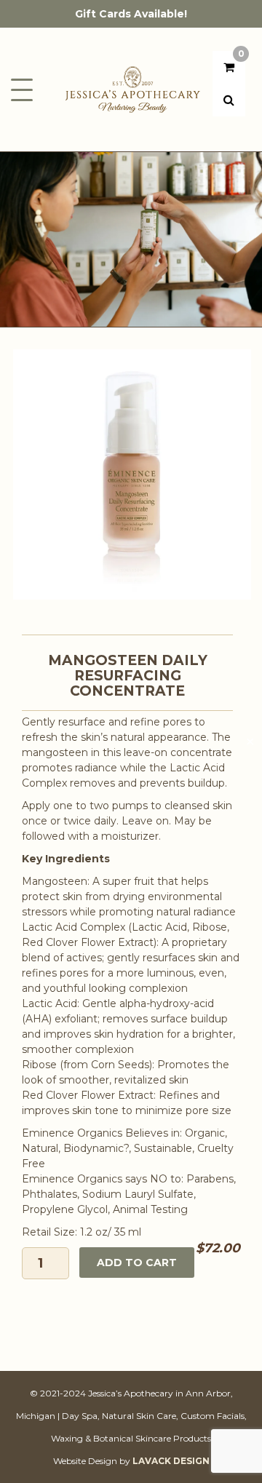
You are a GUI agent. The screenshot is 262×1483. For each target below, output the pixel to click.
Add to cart (137, 1262)
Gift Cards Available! (131, 13)
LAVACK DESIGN (171, 1460)
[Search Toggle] (228, 100)
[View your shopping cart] (228, 67)
